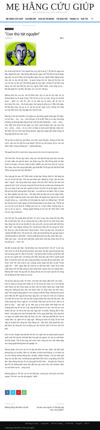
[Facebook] (7, 392)
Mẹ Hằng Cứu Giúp (14, 19)
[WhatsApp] (24, 392)
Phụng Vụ (74, 19)
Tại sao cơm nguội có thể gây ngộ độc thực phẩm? (50, 408)
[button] (92, 19)
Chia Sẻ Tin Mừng (46, 19)
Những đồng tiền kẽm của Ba (16, 407)
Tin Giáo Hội (62, 19)
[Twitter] (12, 392)
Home (7, 25)
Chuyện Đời (30, 19)
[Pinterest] (18, 392)
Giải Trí (84, 19)
